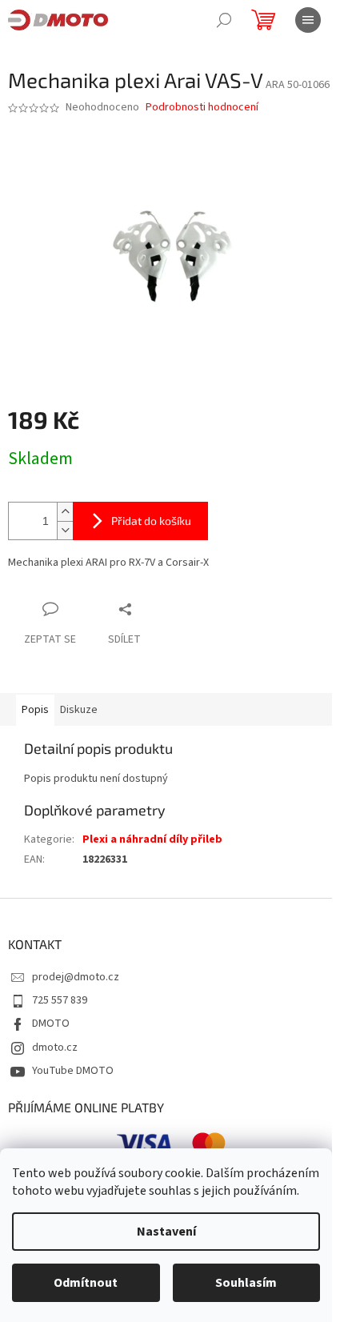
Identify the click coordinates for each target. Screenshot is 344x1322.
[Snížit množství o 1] (65, 530)
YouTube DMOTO (73, 1071)
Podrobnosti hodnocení (202, 107)
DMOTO (51, 1024)
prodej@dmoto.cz (75, 977)
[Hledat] (224, 20)
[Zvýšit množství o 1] (65, 512)
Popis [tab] (35, 710)
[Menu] (308, 20)
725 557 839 (59, 1000)
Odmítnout (86, 1283)
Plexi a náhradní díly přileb (152, 839)
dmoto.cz (55, 1048)
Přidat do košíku (151, 520)
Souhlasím (246, 1283)
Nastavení (166, 1231)
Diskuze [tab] (79, 710)
